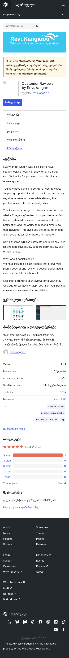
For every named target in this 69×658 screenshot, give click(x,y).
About (6, 527)
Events (40, 560)
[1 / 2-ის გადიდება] (28, 309)
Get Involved (44, 555)
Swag (41, 572)
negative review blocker (53, 413)
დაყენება (12, 131)
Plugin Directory (11, 14)
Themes (41, 533)
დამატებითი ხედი (14, 428)
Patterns (41, 544)
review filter (42, 419)
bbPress (9, 593)
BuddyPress (12, 599)
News (6, 533)
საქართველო (19, 614)
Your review (10, 483)
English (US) (59, 399)
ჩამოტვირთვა (12, 102)
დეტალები (13, 114)
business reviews (56, 406)
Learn (6, 555)
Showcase (42, 527)
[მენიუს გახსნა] (64, 5)
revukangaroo (41, 93)
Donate (42, 566)
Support (8, 560)
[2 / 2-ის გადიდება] (61, 309)
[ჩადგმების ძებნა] (37, 26)
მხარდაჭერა (14, 148)
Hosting (7, 538)
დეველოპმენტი (16, 139)
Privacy (7, 544)
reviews (54, 419)
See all (62, 483)
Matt (7, 588)
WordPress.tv (12, 572)
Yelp (62, 419)
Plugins (40, 538)
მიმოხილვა (13, 123)
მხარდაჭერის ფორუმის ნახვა (21, 507)
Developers (10, 566)
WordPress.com (14, 582)
